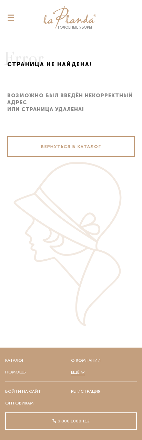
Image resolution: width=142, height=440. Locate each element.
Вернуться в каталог (71, 146)
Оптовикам (19, 403)
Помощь (15, 372)
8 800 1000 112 (73, 421)
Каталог (14, 360)
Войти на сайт (23, 391)
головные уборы (75, 27)
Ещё (76, 372)
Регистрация (85, 391)
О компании (86, 360)
